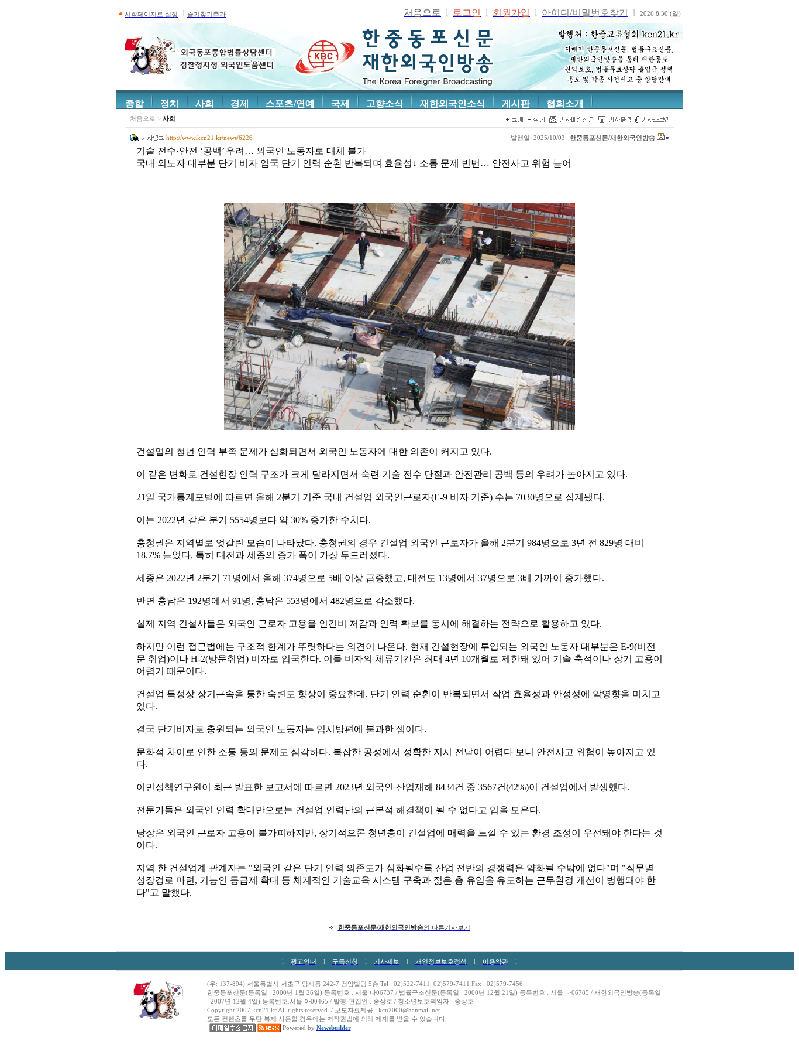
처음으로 (143, 118)
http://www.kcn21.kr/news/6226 (209, 138)
